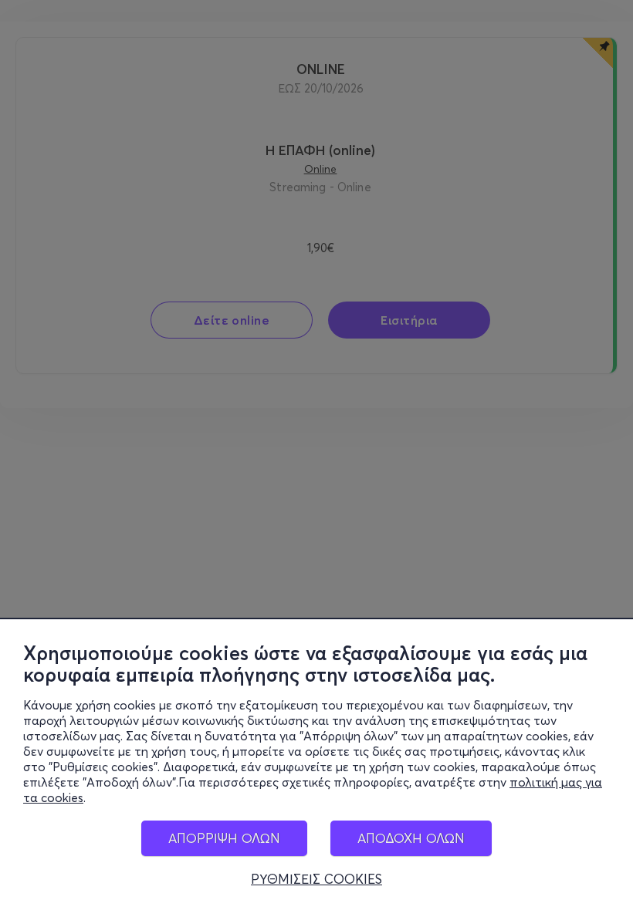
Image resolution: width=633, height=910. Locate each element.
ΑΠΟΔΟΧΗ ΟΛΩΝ (411, 838)
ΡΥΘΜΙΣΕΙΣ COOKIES (316, 879)
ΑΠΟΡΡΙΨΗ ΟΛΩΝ (224, 838)
